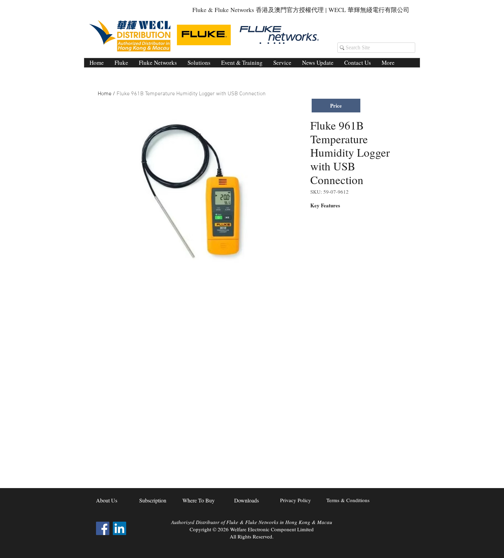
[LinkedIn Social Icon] (119, 528)
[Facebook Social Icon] (102, 528)
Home (104, 93)
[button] (199, 62)
